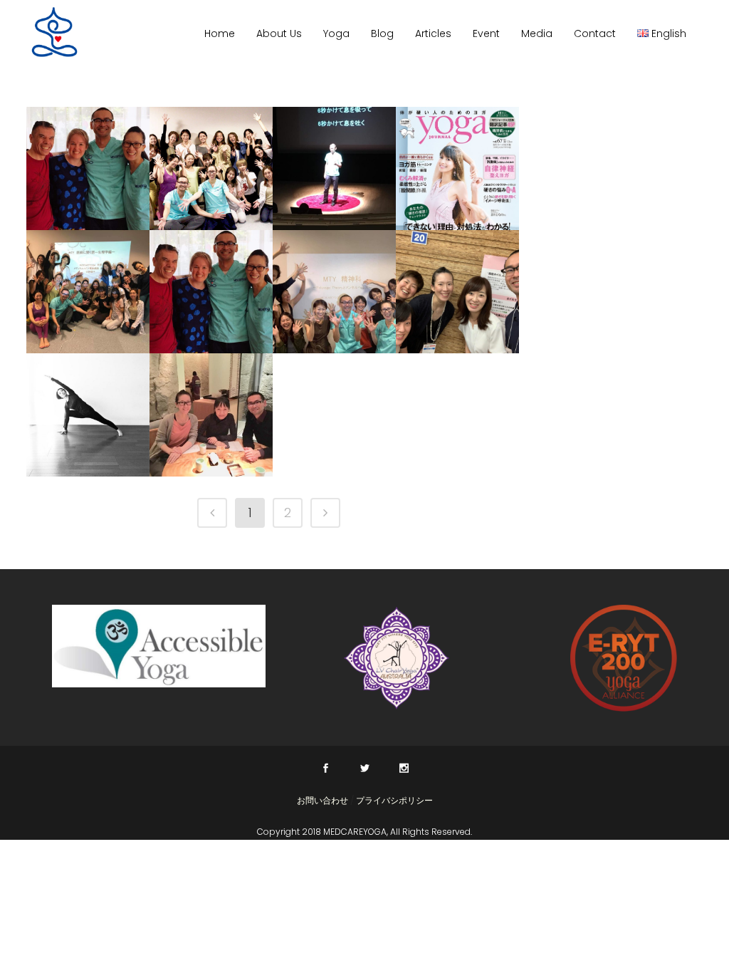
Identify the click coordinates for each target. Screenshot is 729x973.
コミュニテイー (92, 192)
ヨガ (141, 192)
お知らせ (79, 438)
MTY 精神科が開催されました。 (334, 345)
